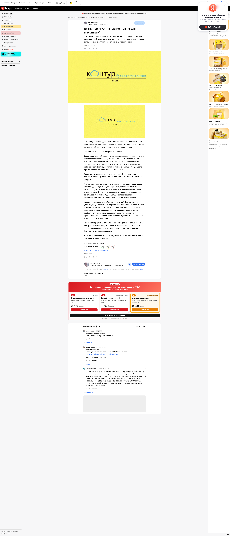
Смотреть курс (84, 309)
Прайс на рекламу (6, 531)
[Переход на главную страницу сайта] (6, 8)
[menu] (11, 34)
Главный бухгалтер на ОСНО (111, 298)
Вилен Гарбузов (90, 347)
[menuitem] (11, 13)
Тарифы (27, 8)
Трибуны (105, 269)
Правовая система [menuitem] (7, 61)
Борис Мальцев (90, 331)
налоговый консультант (92, 333)
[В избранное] (93, 48)
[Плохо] (113, 247)
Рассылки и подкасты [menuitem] (8, 65)
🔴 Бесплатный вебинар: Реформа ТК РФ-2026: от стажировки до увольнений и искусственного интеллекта (114, 13)
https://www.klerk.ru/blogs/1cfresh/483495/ (102, 354)
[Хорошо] (103, 247)
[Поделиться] (96, 48)
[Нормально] (108, 247)
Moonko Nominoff (91, 368)
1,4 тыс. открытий (89, 254)
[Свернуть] (228, 534)
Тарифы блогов (5, 533)
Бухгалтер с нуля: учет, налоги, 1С (82, 298)
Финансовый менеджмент (141, 298)
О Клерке (35, 8)
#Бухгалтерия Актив (101, 250)
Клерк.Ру (102, 333)
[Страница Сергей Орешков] (85, 22)
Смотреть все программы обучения (115, 315)
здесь (141, 269)
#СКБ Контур (88, 250)
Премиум (18, 8)
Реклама (15, 531)
